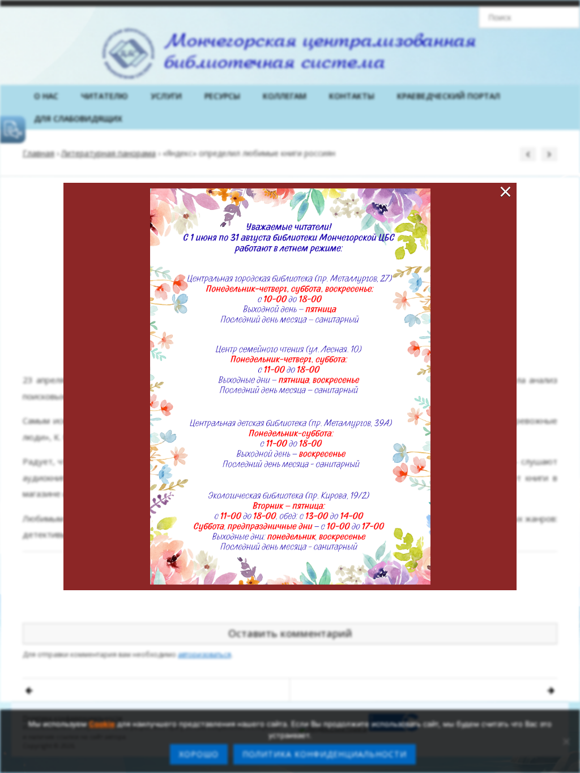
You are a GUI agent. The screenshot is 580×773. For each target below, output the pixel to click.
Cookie (102, 723)
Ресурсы (222, 96)
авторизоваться (204, 654)
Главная (38, 153)
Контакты (351, 96)
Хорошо (199, 754)
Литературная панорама (108, 153)
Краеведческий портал (448, 96)
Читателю (104, 96)
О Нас (46, 96)
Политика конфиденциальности (324, 754)
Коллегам (284, 96)
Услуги (166, 96)
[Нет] (566, 741)
